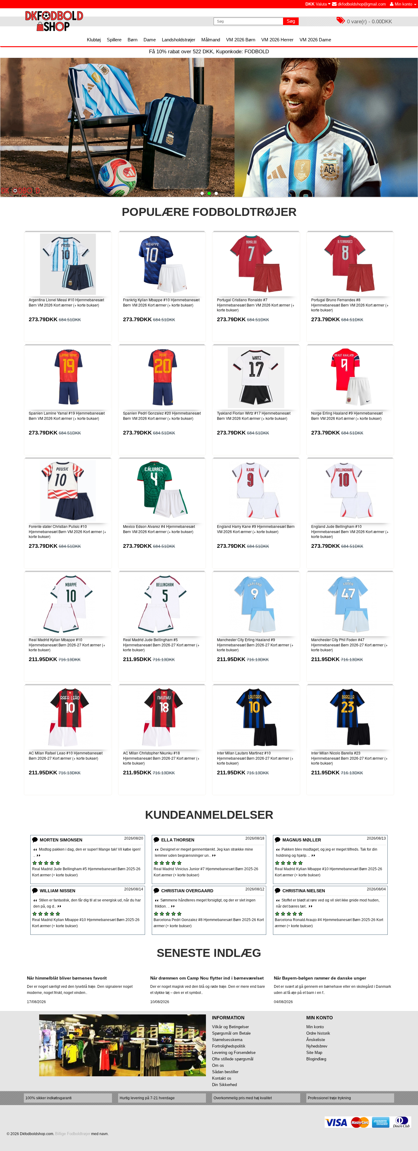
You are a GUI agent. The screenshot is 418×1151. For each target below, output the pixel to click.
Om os (218, 1065)
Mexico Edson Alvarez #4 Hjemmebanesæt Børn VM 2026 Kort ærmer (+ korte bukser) (159, 529)
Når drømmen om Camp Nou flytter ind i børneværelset (207, 978)
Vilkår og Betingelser (230, 1027)
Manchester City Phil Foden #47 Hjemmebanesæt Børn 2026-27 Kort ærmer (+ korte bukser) (349, 645)
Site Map (314, 1052)
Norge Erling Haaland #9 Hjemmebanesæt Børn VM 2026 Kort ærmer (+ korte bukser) (347, 415)
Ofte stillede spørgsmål (232, 1059)
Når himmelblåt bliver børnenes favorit (67, 978)
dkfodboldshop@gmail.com (361, 4)
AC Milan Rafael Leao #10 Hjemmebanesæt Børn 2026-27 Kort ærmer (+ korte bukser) (66, 755)
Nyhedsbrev (316, 1046)
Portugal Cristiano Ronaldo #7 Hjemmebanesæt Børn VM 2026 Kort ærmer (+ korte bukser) (255, 305)
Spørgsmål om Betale (231, 1033)
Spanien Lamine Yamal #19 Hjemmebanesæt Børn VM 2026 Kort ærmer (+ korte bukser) (67, 415)
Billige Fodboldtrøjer (72, 1133)
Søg (291, 21)
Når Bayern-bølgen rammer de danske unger (320, 978)
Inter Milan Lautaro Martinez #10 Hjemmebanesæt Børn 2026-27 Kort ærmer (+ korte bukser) (255, 758)
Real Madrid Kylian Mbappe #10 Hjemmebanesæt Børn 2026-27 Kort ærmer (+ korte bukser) (67, 645)
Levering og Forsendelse (234, 1052)
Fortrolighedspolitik (228, 1046)
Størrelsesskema (227, 1039)
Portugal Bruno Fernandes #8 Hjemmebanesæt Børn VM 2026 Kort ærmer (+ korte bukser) (350, 305)
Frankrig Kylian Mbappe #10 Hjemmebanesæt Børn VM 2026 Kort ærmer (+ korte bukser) (161, 302)
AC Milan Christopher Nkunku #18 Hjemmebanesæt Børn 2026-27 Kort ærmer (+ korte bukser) (161, 758)
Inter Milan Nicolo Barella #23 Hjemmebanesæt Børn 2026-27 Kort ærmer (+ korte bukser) (349, 758)
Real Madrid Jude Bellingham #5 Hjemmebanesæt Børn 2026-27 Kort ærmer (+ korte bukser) (161, 645)
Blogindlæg (316, 1059)
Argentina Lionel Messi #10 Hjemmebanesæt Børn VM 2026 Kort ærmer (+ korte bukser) (66, 302)
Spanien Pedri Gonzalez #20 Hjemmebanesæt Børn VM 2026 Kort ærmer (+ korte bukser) (162, 415)
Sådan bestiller (225, 1072)
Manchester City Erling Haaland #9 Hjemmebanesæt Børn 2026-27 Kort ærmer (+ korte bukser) (255, 645)
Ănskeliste (315, 1039)
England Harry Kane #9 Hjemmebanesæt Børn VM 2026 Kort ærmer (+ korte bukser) (256, 529)
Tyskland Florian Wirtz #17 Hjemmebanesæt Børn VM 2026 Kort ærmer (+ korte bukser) (253, 415)
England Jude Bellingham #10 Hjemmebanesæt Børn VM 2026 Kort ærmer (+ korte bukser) (350, 531)
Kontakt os (221, 1078)
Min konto (315, 1027)
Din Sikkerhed (224, 1084)
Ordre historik (318, 1033)
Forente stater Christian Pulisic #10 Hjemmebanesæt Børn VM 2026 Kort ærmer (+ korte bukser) (67, 531)
